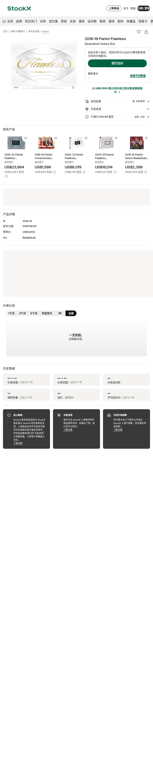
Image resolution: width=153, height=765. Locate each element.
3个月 (22, 313)
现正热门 (31, 21)
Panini (46, 31)
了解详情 (29, 443)
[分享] (146, 32)
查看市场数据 (138, 75)
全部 (10, 21)
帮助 (133, 8)
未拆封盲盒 (33, 31)
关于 (126, 9)
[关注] (25, 138)
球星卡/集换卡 (18, 31)
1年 (60, 313)
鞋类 (103, 21)
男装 (64, 21)
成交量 (53, 21)
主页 (5, 31)
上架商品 (114, 8)
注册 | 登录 (144, 8)
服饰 (112, 21)
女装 (73, 21)
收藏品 (131, 21)
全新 (43, 21)
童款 (82, 21)
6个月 (33, 313)
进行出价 (117, 63)
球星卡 (142, 21)
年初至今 (47, 313)
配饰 (121, 21)
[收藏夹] (139, 32)
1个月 (11, 313)
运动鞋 (92, 21)
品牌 (19, 21)
